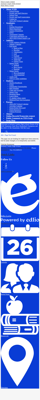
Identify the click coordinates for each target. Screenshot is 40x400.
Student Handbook (15, 83)
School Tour (13, 15)
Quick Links (7, 154)
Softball (16, 65)
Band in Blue (18, 48)
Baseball (16, 69)
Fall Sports (13, 46)
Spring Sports (14, 63)
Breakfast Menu (14, 94)
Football (16, 56)
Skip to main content (8, 2)
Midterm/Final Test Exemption (19, 100)
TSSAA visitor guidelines (18, 79)
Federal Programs (15, 112)
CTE (11, 25)
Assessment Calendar (16, 34)
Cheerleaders (18, 52)
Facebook (6, 164)
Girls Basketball (19, 75)
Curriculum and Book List (18, 36)
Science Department (16, 31)
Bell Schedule (14, 88)
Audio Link (13, 77)
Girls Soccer (18, 58)
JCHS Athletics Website (17, 42)
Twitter (6, 166)
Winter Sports (14, 71)
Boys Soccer (18, 67)
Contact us (13, 19)
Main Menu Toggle (7, 5)
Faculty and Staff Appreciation (19, 17)
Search (6, 132)
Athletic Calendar (15, 44)
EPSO (11, 33)
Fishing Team (18, 61)
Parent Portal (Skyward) (17, 108)
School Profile (14, 11)
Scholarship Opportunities (18, 86)
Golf (15, 54)
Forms (11, 85)
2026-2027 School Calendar (18, 21)
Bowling (17, 50)
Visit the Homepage (7, 144)
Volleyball (17, 60)
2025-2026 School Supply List (19, 38)
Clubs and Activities (16, 90)
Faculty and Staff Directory (18, 13)
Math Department (15, 29)
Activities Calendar (15, 106)
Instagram (6, 168)
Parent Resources (15, 110)
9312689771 (5, 150)
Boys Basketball (19, 73)
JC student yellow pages (17, 98)
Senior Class (13, 92)
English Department (16, 27)
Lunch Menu (13, 96)
